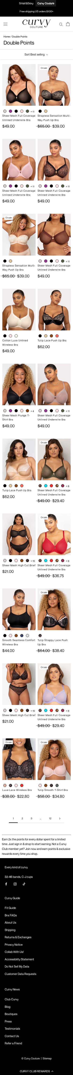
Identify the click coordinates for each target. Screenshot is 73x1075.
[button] (36, 1071)
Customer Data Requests (20, 974)
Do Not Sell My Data (17, 966)
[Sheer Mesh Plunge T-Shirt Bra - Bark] (4, 411)
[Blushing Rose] (21, 111)
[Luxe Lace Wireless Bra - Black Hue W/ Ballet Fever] (10, 785)
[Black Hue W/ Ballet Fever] (10, 785)
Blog (7, 1006)
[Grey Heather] (27, 635)
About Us (10, 922)
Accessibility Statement (19, 959)
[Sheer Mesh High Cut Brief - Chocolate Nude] (21, 561)
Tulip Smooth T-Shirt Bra (53, 789)
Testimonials (12, 1028)
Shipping (10, 930)
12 (50, 818)
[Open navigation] (5, 24)
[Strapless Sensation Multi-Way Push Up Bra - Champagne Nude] (45, 111)
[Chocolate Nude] (51, 335)
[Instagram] (15, 883)
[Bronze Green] (27, 111)
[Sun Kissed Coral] (57, 335)
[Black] (40, 111)
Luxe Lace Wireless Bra (17, 789)
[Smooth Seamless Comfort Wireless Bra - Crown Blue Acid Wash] (21, 636)
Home (7, 36)
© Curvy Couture (30, 1058)
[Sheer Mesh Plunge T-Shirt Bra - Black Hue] (16, 411)
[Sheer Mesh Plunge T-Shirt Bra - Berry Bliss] (10, 411)
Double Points (19, 36)
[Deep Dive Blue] (45, 485)
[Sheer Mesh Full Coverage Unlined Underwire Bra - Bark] (4, 111)
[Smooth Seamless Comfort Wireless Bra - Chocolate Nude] (16, 636)
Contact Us (12, 1036)
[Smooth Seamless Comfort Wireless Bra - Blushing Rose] (10, 636)
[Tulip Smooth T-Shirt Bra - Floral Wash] (57, 785)
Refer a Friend (13, 1043)
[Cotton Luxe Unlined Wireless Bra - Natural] (16, 336)
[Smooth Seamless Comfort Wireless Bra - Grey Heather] (27, 636)
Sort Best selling (35, 54)
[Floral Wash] (57, 785)
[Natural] (16, 335)
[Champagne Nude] (45, 111)
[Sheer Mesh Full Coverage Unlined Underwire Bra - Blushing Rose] (21, 111)
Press (8, 1021)
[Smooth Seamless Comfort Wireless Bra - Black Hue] (4, 636)
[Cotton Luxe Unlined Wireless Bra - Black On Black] (4, 336)
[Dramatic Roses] (62, 485)
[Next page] (59, 818)
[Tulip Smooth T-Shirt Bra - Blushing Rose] (40, 785)
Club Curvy (11, 999)
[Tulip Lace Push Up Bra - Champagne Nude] (45, 336)
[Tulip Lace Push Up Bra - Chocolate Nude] (51, 336)
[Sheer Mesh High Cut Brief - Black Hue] (10, 561)
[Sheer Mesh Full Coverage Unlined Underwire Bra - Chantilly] (40, 486)
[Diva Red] (51, 485)
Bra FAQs (11, 915)
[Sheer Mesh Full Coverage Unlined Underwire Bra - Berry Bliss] (10, 111)
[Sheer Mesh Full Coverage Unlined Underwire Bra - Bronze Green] (27, 111)
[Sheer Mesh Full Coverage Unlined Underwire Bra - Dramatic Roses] (62, 486)
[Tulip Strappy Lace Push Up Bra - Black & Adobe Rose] (40, 636)
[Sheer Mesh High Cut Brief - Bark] (4, 561)
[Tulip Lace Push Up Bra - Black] (40, 336)
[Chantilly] (40, 485)
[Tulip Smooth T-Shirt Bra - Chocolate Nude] (45, 785)
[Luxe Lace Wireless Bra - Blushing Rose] (16, 785)
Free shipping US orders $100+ (36, 11)
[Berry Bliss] (10, 111)
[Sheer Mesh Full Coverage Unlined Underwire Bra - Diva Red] (51, 486)
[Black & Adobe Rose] (40, 635)
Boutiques (11, 1014)
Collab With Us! (14, 951)
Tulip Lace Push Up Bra (52, 340)
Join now (30, 849)
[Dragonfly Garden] (57, 485)
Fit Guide (10, 908)
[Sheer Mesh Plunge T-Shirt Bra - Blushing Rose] (21, 411)
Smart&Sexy (26, 3)
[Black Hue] (16, 111)
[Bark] (4, 111)
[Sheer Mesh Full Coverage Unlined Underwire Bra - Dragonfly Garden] (57, 486)
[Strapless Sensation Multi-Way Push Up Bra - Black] (40, 111)
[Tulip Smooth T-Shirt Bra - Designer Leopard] (51, 785)
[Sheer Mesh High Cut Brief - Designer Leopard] (27, 561)
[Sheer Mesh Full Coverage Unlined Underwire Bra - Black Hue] (16, 111)
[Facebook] (6, 883)
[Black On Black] (4, 335)
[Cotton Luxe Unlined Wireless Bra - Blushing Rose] (10, 336)
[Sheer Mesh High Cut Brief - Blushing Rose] (16, 561)
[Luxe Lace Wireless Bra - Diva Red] (21, 785)
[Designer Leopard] (27, 560)
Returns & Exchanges (18, 937)
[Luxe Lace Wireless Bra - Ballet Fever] (4, 785)
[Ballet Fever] (4, 785)
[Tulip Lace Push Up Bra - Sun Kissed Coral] (57, 336)
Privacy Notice (14, 944)
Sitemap (47, 1058)
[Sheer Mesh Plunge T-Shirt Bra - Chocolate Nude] (27, 411)
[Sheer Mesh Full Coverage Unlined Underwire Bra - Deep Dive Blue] (45, 486)
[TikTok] (24, 883)
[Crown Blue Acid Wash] (21, 635)
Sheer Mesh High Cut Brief (19, 565)
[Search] (61, 24)
